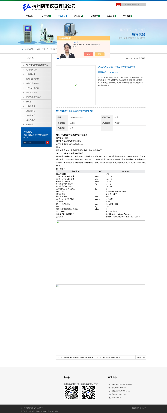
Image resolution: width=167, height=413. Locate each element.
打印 (130, 58)
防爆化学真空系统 (33, 97)
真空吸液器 (30, 115)
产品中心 (61, 16)
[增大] (144, 58)
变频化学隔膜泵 (32, 83)
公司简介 (45, 16)
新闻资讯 (78, 16)
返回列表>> (141, 357)
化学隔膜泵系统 (32, 88)
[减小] (139, 58)
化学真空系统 (31, 93)
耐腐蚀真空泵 (31, 70)
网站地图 (24, 411)
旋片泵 (29, 102)
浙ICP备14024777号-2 (43, 411)
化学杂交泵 (30, 106)
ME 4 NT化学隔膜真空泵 (111, 357)
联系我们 (127, 16)
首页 (38, 49)
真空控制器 (30, 111)
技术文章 (94, 16)
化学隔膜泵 (30, 74)
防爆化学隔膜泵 (32, 79)
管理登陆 (54, 411)
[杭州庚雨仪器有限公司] (57, 3)
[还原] (141, 58)
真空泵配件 (30, 120)
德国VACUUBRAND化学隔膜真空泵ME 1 (78, 357)
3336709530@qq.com (133, 4)
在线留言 (110, 16)
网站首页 (29, 16)
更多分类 (30, 124)
